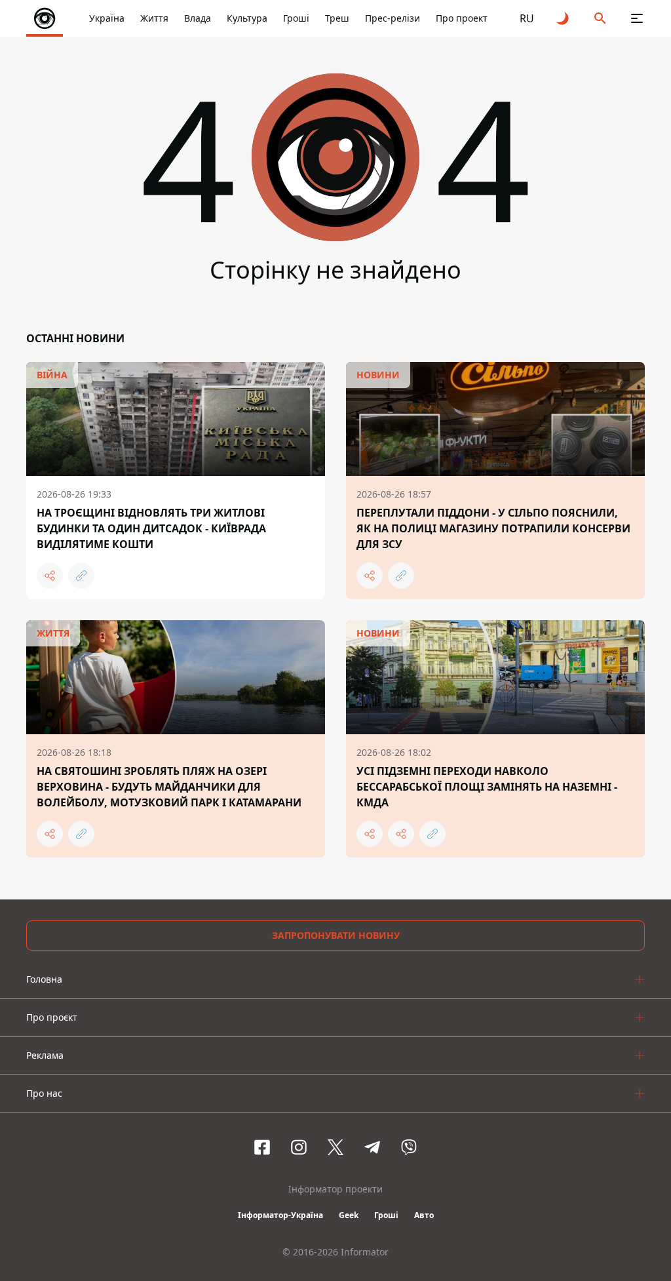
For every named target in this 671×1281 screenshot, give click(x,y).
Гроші (296, 18)
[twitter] (335, 1147)
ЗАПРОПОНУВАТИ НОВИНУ (336, 935)
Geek (348, 1215)
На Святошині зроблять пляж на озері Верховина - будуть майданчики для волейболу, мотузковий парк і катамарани (169, 787)
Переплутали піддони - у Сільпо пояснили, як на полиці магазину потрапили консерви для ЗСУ (493, 528)
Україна (107, 18)
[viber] (409, 1147)
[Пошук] (600, 18)
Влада (197, 18)
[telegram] (372, 1147)
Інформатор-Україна (280, 1215)
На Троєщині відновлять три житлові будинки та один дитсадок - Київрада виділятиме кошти (151, 528)
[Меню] (637, 18)
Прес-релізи (392, 18)
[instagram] (299, 1147)
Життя (154, 18)
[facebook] (262, 1147)
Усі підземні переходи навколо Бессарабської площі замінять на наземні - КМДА (486, 787)
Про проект (462, 18)
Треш (337, 18)
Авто (424, 1215)
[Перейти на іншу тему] (563, 18)
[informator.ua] (44, 18)
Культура (247, 18)
